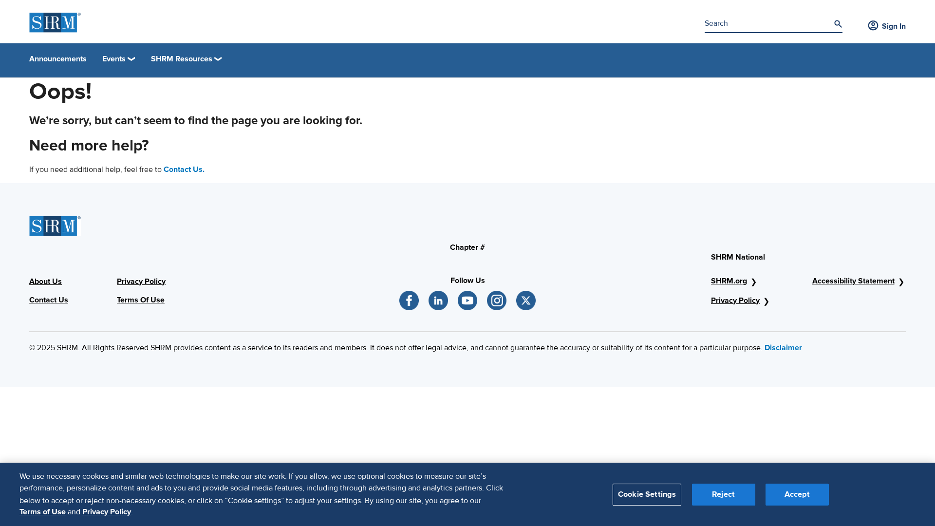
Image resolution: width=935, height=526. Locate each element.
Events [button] (114, 59)
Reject (723, 494)
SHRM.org (729, 281)
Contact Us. (184, 169)
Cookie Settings (647, 494)
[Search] (838, 24)
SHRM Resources (181, 59)
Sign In (894, 26)
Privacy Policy (735, 300)
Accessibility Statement (853, 281)
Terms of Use (42, 512)
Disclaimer (783, 348)
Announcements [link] (58, 59)
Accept (797, 494)
